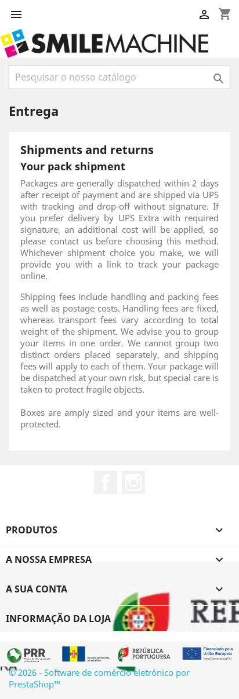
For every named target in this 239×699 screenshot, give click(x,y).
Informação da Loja (58, 618)
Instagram (133, 482)
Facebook (105, 482)
